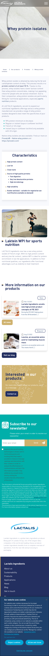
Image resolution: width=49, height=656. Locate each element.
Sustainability (10, 572)
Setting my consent (24, 651)
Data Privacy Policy (34, 507)
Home (5, 69)
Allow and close (34, 642)
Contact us (11, 394)
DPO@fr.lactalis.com (40, 497)
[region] (24, 626)
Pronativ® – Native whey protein (15, 138)
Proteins (27, 69)
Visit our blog (9, 355)
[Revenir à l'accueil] (6, 3)
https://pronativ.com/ (10, 141)
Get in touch (9, 591)
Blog (6, 587)
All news (7, 322)
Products (8, 576)
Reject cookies (14, 642)
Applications (9, 579)
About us (8, 568)
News (6, 583)
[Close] (46, 599)
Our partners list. (9, 637)
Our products (15, 69)
